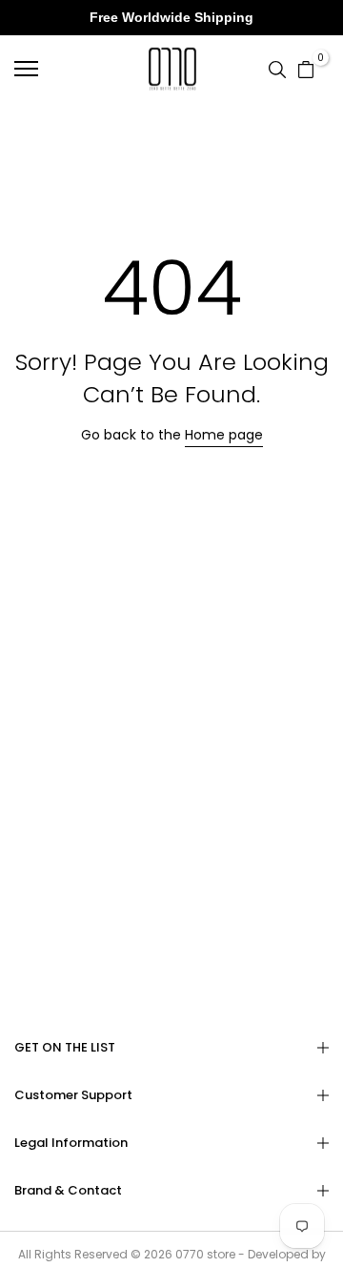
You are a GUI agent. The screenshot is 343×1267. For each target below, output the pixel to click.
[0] (305, 67)
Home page (224, 434)
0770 (189, 1254)
